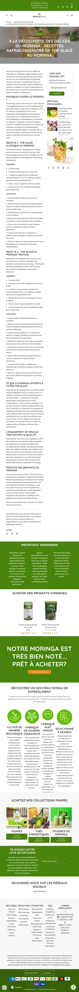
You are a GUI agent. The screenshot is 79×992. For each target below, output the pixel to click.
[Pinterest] (72, 7)
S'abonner (57, 93)
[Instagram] (67, 7)
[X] (62, 7)
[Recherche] (67, 15)
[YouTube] (72, 4)
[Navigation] (7, 15)
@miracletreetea (39, 891)
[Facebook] (58, 7)
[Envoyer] (70, 861)
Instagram (65, 933)
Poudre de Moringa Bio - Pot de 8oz (28, 626)
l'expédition (57, 965)
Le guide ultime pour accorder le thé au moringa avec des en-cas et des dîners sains (65, 127)
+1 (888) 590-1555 (66, 917)
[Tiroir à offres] (11, 15)
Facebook (64, 930)
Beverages (39, 34)
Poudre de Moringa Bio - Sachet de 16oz (50, 626)
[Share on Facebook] (7, 534)
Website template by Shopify (47, 989)
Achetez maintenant (40, 672)
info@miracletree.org (65, 914)
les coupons (66, 965)
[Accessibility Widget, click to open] (73, 987)
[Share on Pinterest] (17, 534)
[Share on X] (12, 534)
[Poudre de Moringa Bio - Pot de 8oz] (28, 611)
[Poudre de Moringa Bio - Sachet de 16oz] (51, 611)
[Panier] (72, 15)
